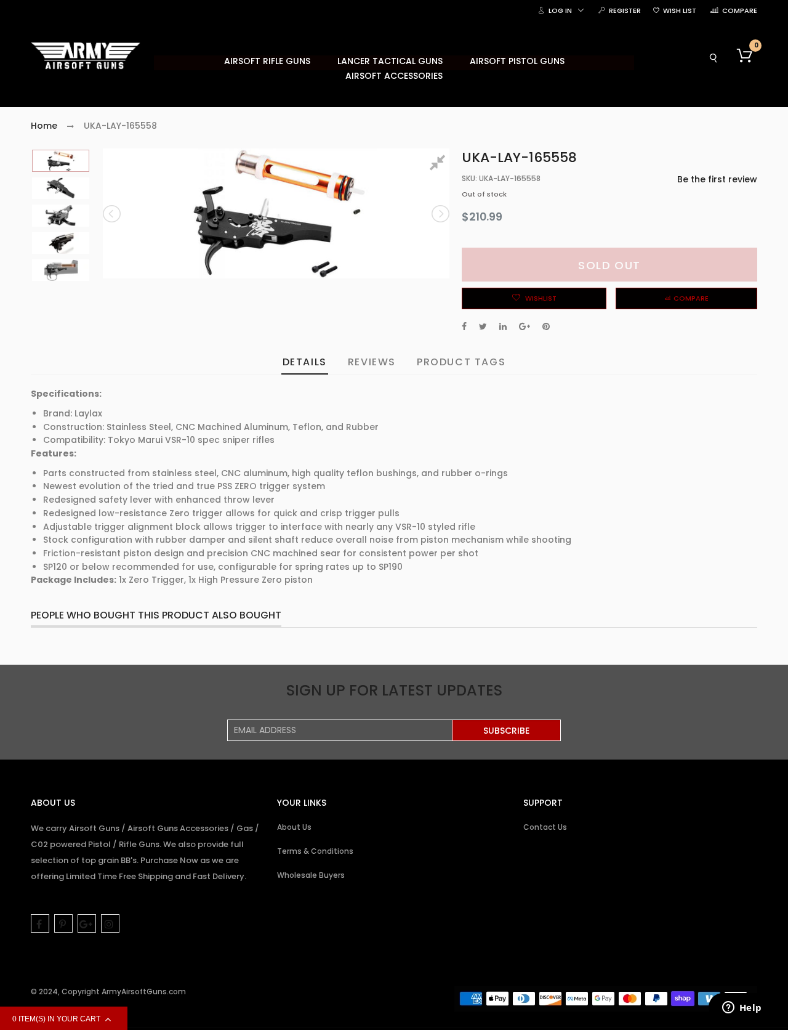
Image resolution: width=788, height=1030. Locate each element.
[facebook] (40, 923)
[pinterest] (63, 923)
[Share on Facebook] (464, 326)
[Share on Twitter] (483, 326)
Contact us (545, 827)
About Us (294, 827)
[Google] (87, 923)
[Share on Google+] (524, 326)
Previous (113, 214)
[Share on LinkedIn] (503, 326)
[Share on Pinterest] (546, 326)
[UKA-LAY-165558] (60, 160)
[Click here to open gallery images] (439, 164)
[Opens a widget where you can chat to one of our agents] (742, 1008)
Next (439, 214)
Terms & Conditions (315, 851)
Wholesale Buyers (311, 875)
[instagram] (110, 923)
